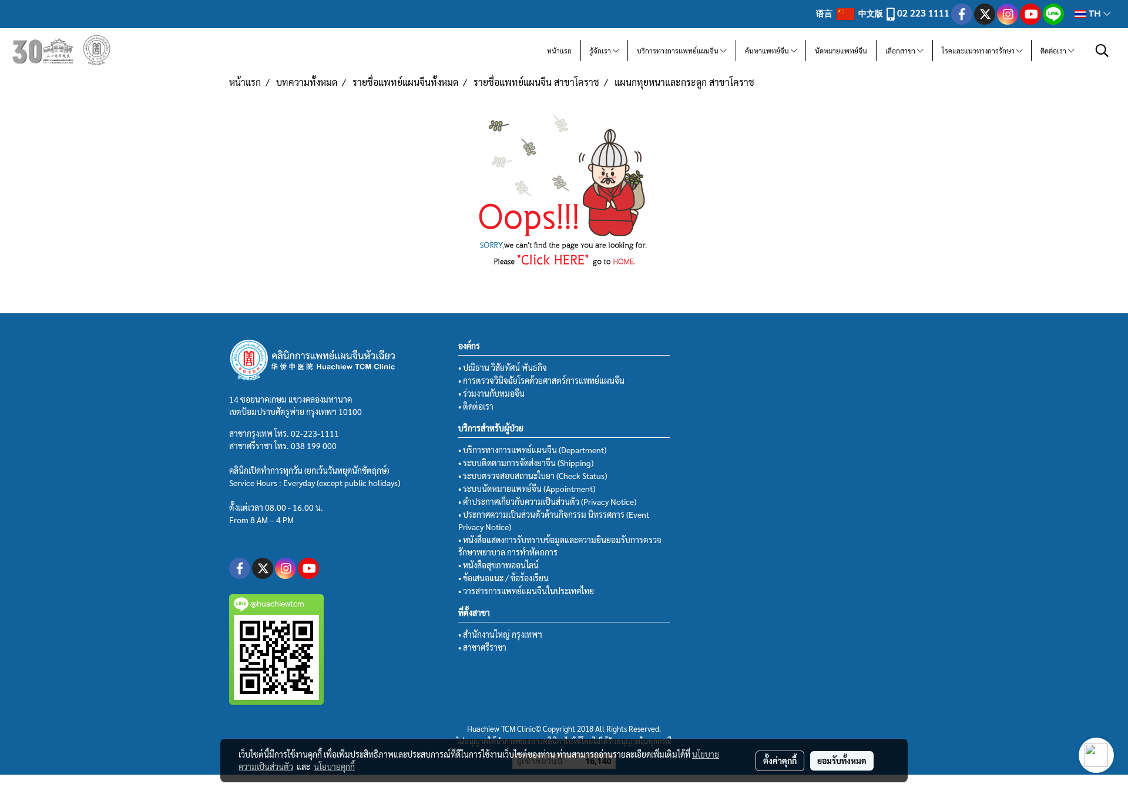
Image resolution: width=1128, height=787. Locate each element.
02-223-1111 (315, 433)
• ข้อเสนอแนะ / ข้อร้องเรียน (503, 577)
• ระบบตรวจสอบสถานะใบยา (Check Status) (532, 475)
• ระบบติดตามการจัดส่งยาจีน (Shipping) (525, 462)
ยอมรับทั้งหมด (842, 760)
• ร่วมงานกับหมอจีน (491, 393)
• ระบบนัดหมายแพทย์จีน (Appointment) (526, 488)
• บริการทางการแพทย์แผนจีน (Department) (532, 449)
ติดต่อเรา (1054, 50)
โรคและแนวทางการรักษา (979, 50)
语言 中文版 (850, 13)
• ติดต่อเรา (476, 406)
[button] (1102, 50)
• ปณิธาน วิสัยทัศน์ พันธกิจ (502, 367)
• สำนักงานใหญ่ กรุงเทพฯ (500, 634)
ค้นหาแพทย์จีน (768, 50)
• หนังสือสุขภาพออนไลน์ (498, 565)
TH (1094, 14)
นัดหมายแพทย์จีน (841, 50)
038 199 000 (314, 445)
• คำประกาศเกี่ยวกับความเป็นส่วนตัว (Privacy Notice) (547, 501)
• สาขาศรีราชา (482, 647)
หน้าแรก (559, 50)
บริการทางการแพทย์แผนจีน (678, 50)
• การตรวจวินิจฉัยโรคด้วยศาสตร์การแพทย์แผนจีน (541, 380)
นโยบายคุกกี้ (334, 766)
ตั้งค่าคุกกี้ (780, 760)
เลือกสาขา (901, 50)
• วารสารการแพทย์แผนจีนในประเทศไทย (526, 590)
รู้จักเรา (601, 50)
